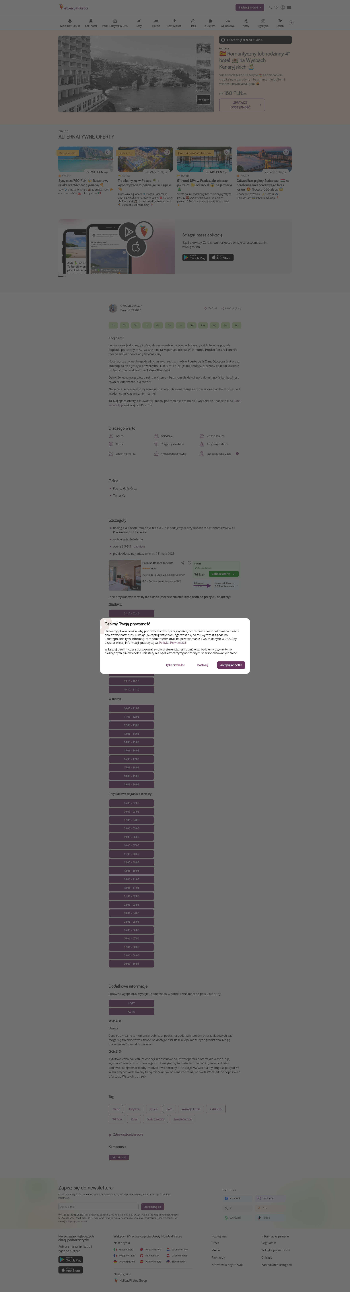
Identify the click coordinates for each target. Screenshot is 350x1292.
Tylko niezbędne (175, 665)
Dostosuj (202, 665)
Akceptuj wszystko (231, 665)
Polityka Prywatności (172, 642)
